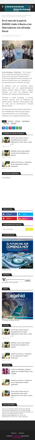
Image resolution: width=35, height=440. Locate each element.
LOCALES (17, 121)
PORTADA (8, 15)
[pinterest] (9, 218)
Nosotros (14, 433)
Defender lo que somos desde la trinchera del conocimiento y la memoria (20, 153)
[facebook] (9, 214)
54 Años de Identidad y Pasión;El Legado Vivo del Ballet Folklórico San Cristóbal (22, 371)
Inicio (3, 15)
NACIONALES (25, 121)
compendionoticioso (9, 35)
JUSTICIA (10, 121)
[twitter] (25, 214)
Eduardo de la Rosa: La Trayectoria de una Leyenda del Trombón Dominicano (21, 164)
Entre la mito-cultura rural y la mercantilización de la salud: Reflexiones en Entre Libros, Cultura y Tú (21, 141)
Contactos (21, 433)
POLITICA (6, 123)
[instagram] (25, 218)
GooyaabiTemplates (17, 437)
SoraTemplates (16, 436)
